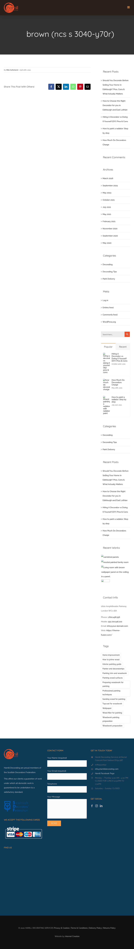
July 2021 (107, 207)
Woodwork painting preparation (110, 719)
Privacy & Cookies (61, 928)
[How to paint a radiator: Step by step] (106, 398)
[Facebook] (92, 806)
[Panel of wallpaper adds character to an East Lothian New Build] (115, 572)
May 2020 (107, 243)
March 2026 (108, 178)
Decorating (108, 264)
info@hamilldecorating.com (106, 769)
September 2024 (110, 185)
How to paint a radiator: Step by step (119, 399)
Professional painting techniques (111, 693)
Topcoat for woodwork (112, 704)
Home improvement (111, 655)
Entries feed (108, 307)
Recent (123, 346)
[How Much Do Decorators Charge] (106, 381)
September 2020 (110, 236)
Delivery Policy (95, 928)
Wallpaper (106, 708)
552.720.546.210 (115, 621)
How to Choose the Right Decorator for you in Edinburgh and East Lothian (115, 105)
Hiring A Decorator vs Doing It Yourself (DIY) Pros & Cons (119, 357)
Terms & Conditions (79, 928)
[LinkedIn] (101, 806)
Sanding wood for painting (113, 699)
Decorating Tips (110, 272)
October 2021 (109, 200)
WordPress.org (109, 322)
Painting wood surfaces (112, 678)
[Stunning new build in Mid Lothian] (115, 562)
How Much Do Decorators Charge (118, 382)
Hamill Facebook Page (104, 773)
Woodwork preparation (112, 726)
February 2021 (109, 221)
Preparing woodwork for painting (112, 684)
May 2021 (107, 214)
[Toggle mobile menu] (128, 7)
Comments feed (110, 315)
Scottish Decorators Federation (21, 772)
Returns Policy (109, 928)
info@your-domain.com (117, 626)
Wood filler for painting (112, 713)
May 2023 (107, 193)
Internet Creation (72, 936)
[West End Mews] (110, 557)
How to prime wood (110, 660)
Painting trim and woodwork (114, 673)
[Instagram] (96, 806)
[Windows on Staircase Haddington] (105, 583)
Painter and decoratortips (113, 669)
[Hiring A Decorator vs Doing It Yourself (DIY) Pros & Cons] (106, 355)
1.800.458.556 (114, 617)
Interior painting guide (111, 664)
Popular (108, 346)
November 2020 (110, 228)
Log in (105, 300)
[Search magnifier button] (127, 334)
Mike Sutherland (12, 70)
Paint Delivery (109, 279)
